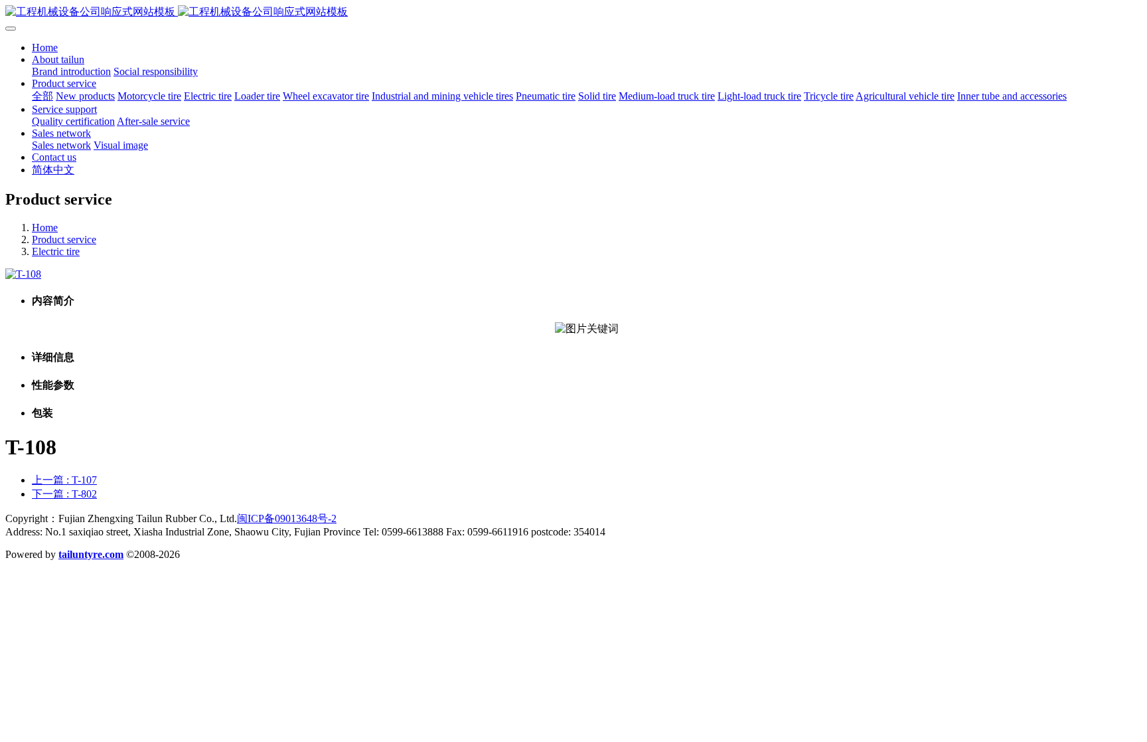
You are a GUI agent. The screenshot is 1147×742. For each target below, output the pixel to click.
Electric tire (56, 251)
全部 (42, 96)
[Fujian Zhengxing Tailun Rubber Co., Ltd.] (573, 12)
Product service (64, 239)
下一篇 (64, 494)
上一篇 (64, 480)
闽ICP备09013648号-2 (287, 518)
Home (45, 47)
